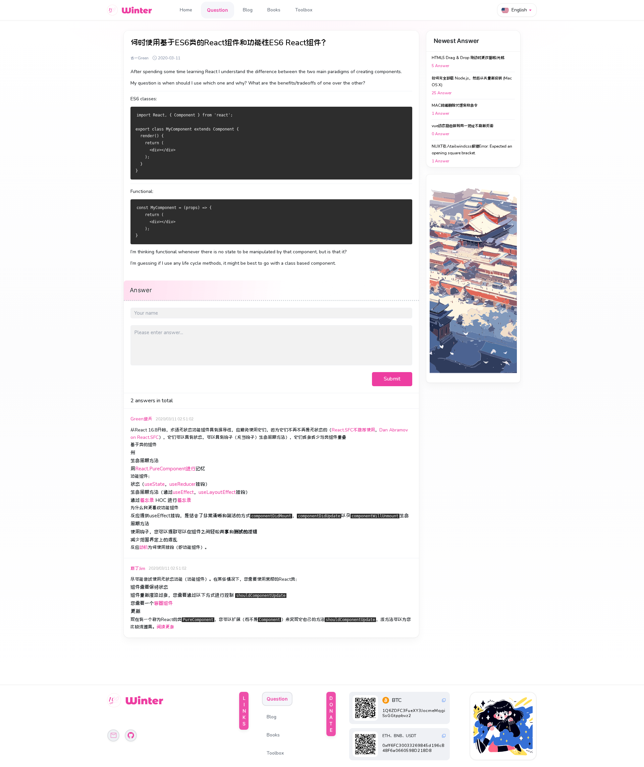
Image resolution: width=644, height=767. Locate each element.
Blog (248, 10)
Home (186, 10)
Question (217, 10)
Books (273, 10)
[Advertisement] (473, 278)
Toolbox (303, 10)
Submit (392, 378)
